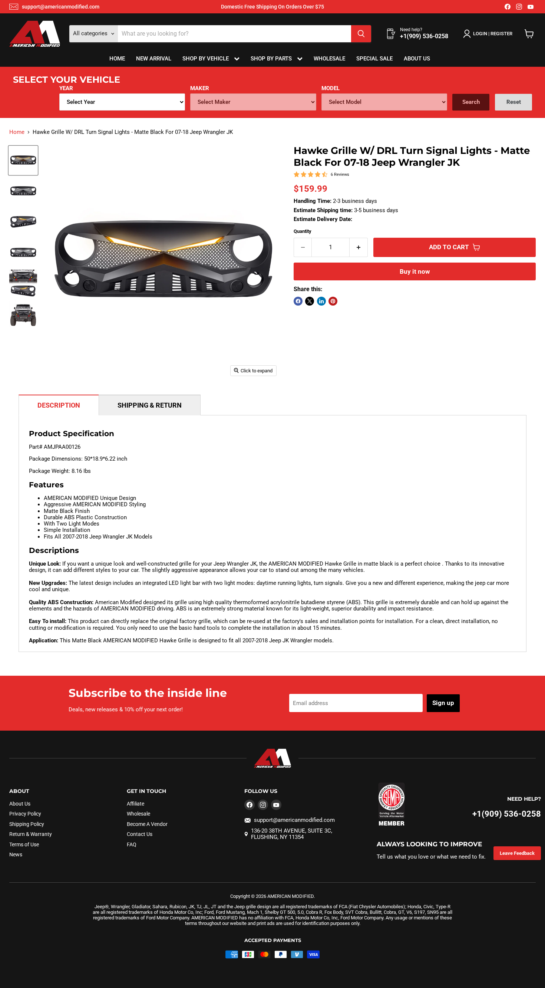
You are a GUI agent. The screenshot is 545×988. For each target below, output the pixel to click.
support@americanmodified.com (60, 7)
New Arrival (153, 58)
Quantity (302, 231)
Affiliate (135, 804)
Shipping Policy (26, 824)
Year (66, 88)
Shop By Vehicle (206, 58)
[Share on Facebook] (298, 301)
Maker (199, 88)
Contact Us (139, 834)
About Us (417, 58)
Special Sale (374, 58)
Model (330, 88)
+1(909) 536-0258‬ (506, 814)
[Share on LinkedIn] (321, 301)
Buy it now (415, 271)
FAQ (131, 844)
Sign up (443, 703)
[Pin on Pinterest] (332, 301)
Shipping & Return (150, 405)
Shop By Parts (272, 58)
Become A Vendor (147, 824)
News (15, 854)
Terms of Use (24, 844)
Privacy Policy (25, 814)
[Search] (361, 33)
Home (117, 58)
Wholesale (329, 58)
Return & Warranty (30, 834)
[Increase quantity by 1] (359, 247)
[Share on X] (309, 301)
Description (58, 405)
